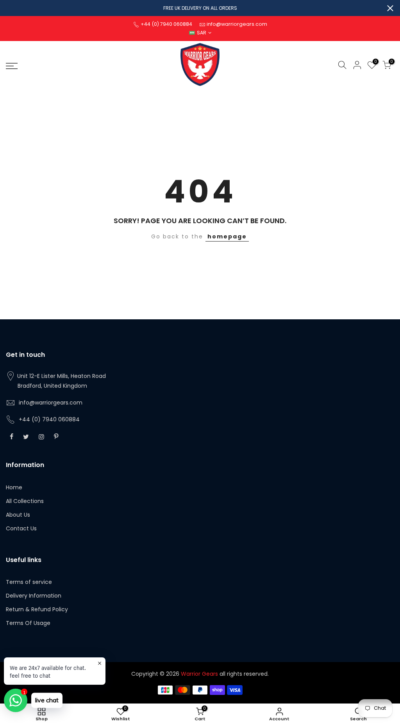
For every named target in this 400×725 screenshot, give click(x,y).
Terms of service (29, 582)
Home (14, 487)
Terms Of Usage (28, 623)
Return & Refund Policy (37, 609)
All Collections (25, 501)
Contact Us (21, 528)
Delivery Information (33, 596)
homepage (227, 236)
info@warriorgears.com (50, 402)
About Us (18, 515)
